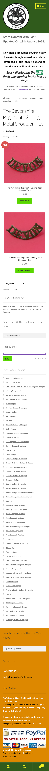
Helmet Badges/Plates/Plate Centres (20, 492)
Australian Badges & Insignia (17, 395)
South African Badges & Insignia (18, 577)
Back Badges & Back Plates (16, 399)
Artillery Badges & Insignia (16, 391)
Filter (7, 359)
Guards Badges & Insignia (16, 484)
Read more (24, 200)
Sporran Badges (12, 581)
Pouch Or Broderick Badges (16, 560)
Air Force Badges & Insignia (16, 378)
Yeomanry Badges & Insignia (17, 620)
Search (24, 766)
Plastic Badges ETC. (13, 556)
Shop (14, 98)
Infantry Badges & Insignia (16, 509)
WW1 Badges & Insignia (15, 611)
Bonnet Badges (11, 412)
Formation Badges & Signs (16, 471)
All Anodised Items (13, 382)
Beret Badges (11, 403)
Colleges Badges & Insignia (16, 458)
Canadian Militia (12, 437)
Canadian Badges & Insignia (17, 433)
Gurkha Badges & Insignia (16, 488)
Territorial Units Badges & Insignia (19, 590)
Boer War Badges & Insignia (16, 408)
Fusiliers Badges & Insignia (16, 476)
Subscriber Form (21, 89)
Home (8, 98)
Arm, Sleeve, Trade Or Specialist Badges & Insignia (25, 386)
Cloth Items (10, 450)
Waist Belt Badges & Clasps (16, 607)
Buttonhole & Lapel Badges (16, 425)
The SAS (9, 594)
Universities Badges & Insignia (18, 598)
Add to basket (24, 270)
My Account (8, 766)
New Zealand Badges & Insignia (18, 526)
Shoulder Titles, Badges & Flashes (19, 573)
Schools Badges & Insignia (16, 569)
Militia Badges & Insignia (15, 514)
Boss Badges (11, 416)
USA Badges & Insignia (14, 603)
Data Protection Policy (13, 753)
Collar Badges (11, 454)
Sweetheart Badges (13, 586)
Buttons (9, 420)
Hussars (9, 501)
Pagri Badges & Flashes (15, 535)
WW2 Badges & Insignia (15, 615)
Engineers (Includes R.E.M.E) (17, 467)
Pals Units (10, 539)
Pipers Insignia (11, 552)
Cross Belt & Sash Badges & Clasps (19, 463)
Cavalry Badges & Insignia (16, 446)
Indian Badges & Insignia (15, 505)
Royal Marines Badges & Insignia (18, 564)
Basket (38, 764)
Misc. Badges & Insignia (15, 518)
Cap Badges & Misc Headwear (17, 442)
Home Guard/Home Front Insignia (19, 497)
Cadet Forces (11, 429)
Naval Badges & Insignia (15, 522)
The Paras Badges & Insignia (17, 543)
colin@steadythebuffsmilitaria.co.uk (20, 677)
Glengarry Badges (12, 480)
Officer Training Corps (14, 531)
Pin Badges (10, 548)
